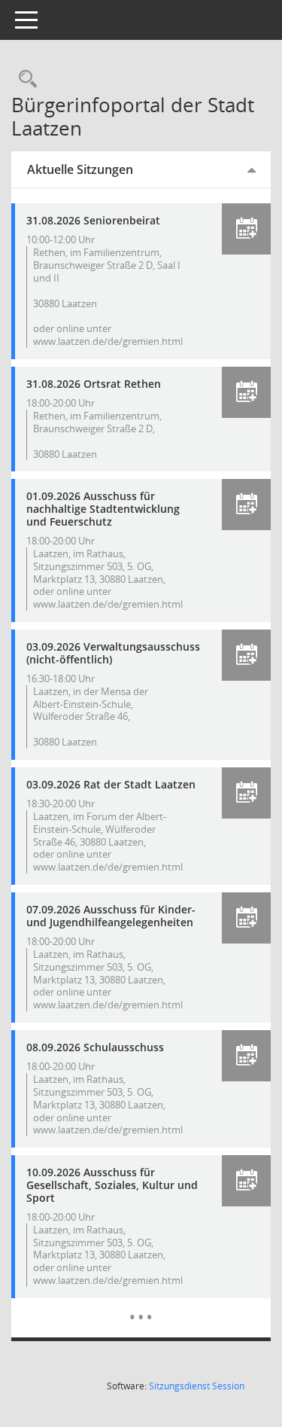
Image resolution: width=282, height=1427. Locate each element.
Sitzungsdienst (196, 1386)
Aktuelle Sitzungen (80, 169)
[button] (246, 229)
